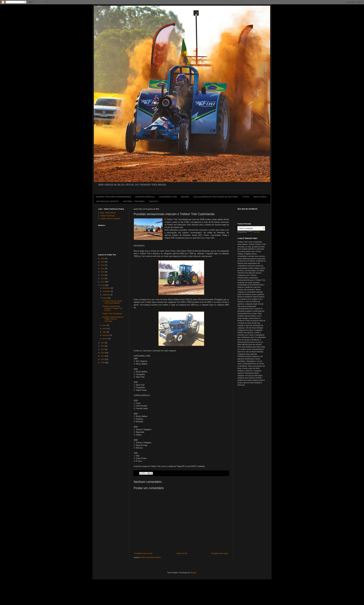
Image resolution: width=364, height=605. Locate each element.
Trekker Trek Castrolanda (112, 314)
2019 (103, 275)
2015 (103, 343)
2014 (103, 346)
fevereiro (106, 335)
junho (105, 329)
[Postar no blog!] (143, 473)
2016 (103, 285)
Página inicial (182, 553)
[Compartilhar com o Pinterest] (151, 473)
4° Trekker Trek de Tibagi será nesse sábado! (112, 302)
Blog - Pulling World (108, 213)
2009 (103, 363)
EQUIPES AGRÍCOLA (145, 197)
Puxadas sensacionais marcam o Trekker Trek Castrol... (112, 308)
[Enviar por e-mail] (140, 473)
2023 (103, 265)
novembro (107, 291)
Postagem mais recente (143, 553)
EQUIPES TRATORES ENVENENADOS (113, 197)
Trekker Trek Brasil (107, 216)
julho (105, 325)
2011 (103, 356)
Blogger (193, 573)
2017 (103, 282)
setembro (106, 295)
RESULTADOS (259, 197)
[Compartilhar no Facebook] (148, 473)
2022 (103, 269)
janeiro (105, 339)
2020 (103, 272)
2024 (103, 262)
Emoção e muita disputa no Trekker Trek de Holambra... (112, 319)
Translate (256, 232)
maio (105, 332)
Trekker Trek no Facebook (110, 219)
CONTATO (153, 201)
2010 (103, 359)
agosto (105, 298)
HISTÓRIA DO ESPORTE (107, 201)
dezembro (107, 288)
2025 (103, 259)
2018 (103, 279)
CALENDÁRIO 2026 (168, 197)
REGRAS (185, 197)
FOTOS (245, 197)
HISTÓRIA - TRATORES (134, 201)
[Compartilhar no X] (146, 473)
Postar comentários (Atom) (150, 557)
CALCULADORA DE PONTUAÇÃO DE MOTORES (215, 197)
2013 (103, 349)
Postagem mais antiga (219, 553)
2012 (103, 353)
